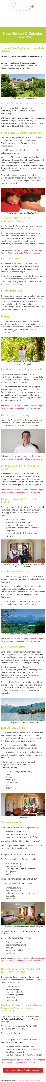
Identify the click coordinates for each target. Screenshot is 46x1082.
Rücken (27, 1080)
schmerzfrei (35, 1080)
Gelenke (20, 1080)
